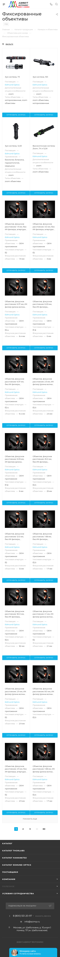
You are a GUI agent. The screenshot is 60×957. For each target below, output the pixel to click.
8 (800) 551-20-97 (22, 916)
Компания (8, 879)
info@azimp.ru (32, 921)
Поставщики (10, 872)
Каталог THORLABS (13, 850)
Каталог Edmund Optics (16, 865)
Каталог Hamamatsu (14, 858)
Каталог (7, 843)
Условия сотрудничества (18, 893)
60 (44, 829)
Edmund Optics (12, 85)
